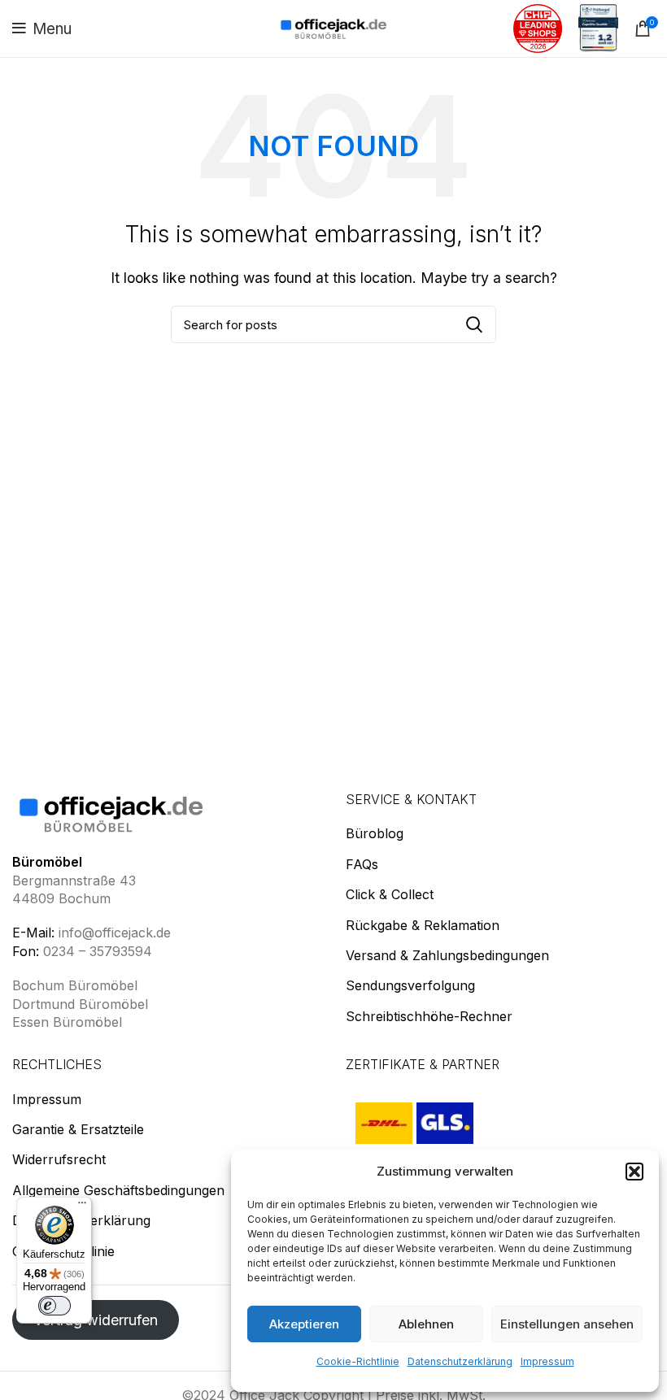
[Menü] (82, 1206)
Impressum (547, 1361)
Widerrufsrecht (59, 1159)
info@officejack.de (115, 932)
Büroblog (374, 833)
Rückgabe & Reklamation (422, 925)
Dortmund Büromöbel (80, 1004)
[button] (634, 1171)
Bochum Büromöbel (74, 985)
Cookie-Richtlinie (357, 1361)
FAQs (362, 864)
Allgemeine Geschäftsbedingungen (118, 1190)
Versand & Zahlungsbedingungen (447, 955)
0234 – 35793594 (97, 951)
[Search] (474, 324)
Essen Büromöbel (67, 1022)
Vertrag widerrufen (95, 1319)
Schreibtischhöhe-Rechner (429, 1016)
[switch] (54, 1305)
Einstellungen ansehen (567, 1324)
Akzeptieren (304, 1324)
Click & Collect (390, 894)
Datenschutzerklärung (460, 1361)
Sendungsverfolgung (410, 985)
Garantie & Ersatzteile (78, 1129)
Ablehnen (426, 1324)
